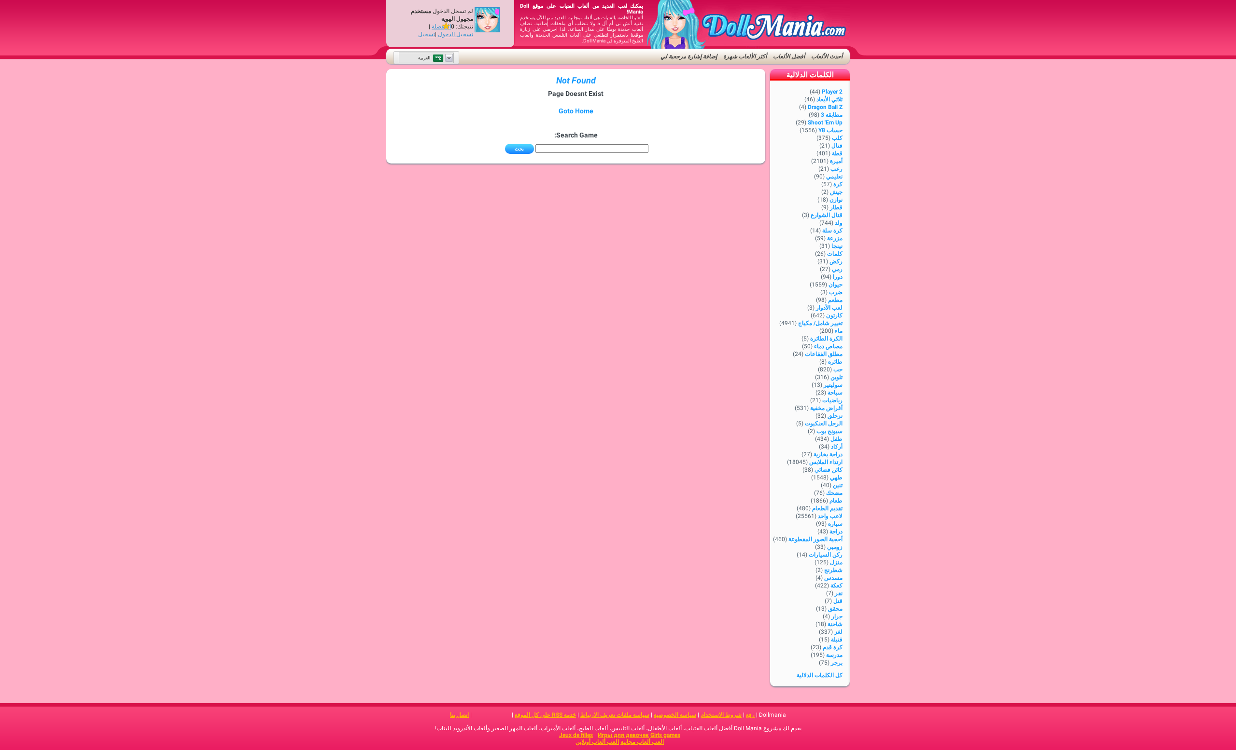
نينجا (837, 246)
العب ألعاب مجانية (642, 741)
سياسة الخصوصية (675, 714)
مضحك (834, 493)
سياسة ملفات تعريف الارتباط (614, 714)
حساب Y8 (830, 130)
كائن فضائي (829, 469)
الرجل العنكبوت (824, 423)
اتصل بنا (459, 714)
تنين (838, 485)
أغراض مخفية (826, 408)
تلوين (836, 377)
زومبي (835, 547)
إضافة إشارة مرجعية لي (688, 56)
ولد (839, 222)
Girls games (665, 735)
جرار (837, 616)
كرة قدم (833, 647)
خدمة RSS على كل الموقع (545, 714)
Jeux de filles (576, 735)
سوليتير (833, 385)
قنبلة (837, 639)
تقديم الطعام (827, 508)
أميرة (836, 161)
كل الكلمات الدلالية (820, 675)
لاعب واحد (830, 516)
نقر (839, 593)
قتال (837, 145)
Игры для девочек (623, 735)
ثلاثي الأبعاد (829, 99)
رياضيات (832, 400)
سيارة (835, 523)
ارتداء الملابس (826, 462)
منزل (836, 562)
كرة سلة (832, 230)
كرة (838, 184)
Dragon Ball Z (825, 107)
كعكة (836, 585)
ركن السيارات (826, 554)
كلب (837, 138)
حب (838, 369)
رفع (750, 714)
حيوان (836, 284)
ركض (836, 261)
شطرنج (833, 570)
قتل (838, 601)
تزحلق (835, 415)
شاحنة (835, 624)
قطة (837, 153)
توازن (836, 199)
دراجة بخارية (828, 454)
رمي (837, 269)
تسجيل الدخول (455, 34)
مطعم (835, 300)
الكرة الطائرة (826, 338)
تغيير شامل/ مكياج (820, 323)
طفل (836, 439)
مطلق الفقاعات (824, 354)
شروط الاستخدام (721, 714)
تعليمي (834, 176)
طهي (836, 477)
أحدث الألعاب (827, 56)
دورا (838, 276)
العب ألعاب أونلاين (597, 741)
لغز (838, 631)
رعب (836, 168)
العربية (424, 57)
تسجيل (426, 34)
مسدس (833, 577)
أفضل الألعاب (789, 56)
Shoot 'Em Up (825, 122)
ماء (839, 330)
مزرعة (835, 238)
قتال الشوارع (827, 215)
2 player (832, 91)
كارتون (834, 315)
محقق (835, 608)
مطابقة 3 (832, 114)
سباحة (835, 392)
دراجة (836, 531)
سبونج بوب (829, 431)
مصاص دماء (828, 346)
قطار (836, 207)
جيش (836, 192)
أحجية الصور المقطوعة (815, 539)
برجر (837, 662)
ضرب (836, 292)
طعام (836, 500)
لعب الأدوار (829, 307)
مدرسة (834, 655)
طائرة (835, 361)
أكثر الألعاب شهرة (745, 56)
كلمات (835, 253)
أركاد (837, 446)
